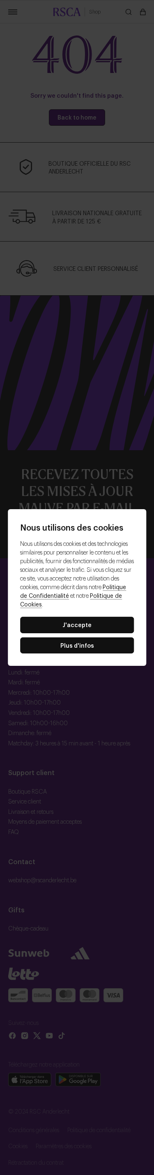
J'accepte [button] (77, 624)
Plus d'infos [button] (77, 645)
